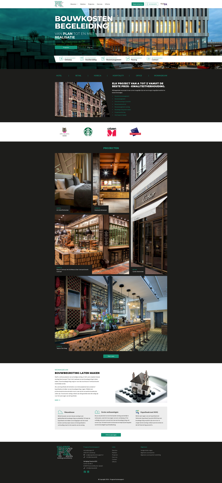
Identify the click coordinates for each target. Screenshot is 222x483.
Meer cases (111, 356)
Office (139, 75)
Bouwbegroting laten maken (123, 109)
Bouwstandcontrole (120, 104)
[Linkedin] (88, 472)
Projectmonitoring (120, 112)
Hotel (59, 75)
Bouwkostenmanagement (122, 96)
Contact (114, 459)
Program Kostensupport (117, 479)
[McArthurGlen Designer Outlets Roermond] (135, 131)
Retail (78, 75)
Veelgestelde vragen (147, 450)
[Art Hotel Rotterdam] (64, 131)
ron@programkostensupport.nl (94, 455)
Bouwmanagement (120, 99)
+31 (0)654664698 (91, 457)
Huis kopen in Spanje (120, 115)
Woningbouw (160, 75)
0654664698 (153, 4)
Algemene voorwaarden (147, 452)
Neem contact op (138, 4)
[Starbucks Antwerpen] (88, 131)
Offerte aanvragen (111, 435)
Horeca (97, 75)
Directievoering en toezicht (123, 101)
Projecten (91, 4)
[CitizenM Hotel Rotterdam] (111, 131)
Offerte (107, 4)
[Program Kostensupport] (59, 4)
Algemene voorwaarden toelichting (151, 455)
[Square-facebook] (84, 472)
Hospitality (118, 75)
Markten (83, 4)
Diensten (73, 4)
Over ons (99, 4)
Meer (56, 400)
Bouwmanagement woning (122, 107)
